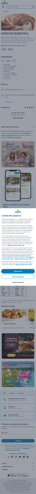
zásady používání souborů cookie (24, 264)
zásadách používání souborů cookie (16, 245)
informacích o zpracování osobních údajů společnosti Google (16, 255)
